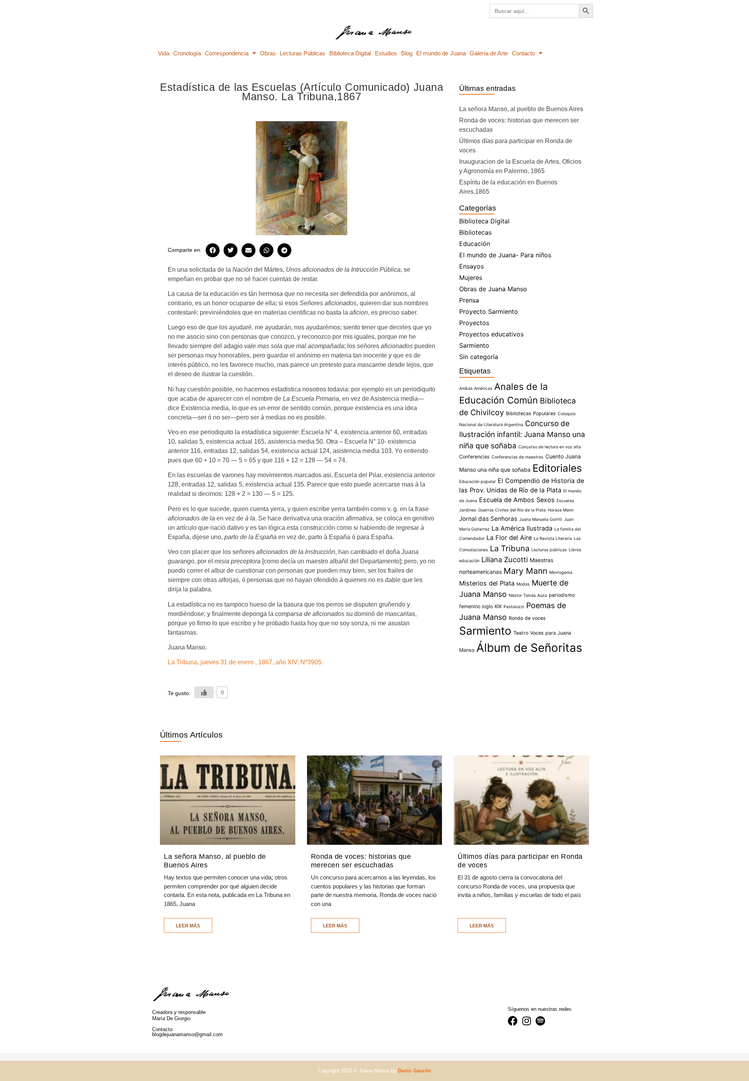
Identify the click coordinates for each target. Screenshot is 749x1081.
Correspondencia (226, 53)
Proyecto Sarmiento (488, 311)
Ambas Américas (475, 388)
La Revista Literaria (553, 538)
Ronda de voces (527, 618)
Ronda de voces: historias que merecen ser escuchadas (361, 861)
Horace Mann (560, 510)
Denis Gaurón (414, 1071)
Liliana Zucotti (504, 559)
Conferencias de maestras (517, 457)
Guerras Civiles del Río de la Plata (512, 510)
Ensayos (471, 266)
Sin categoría (478, 357)
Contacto (523, 53)
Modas (523, 584)
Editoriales (557, 468)
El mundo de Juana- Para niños (505, 255)
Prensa (469, 300)
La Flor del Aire (509, 537)
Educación (474, 244)
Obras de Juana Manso (493, 289)
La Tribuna (509, 548)
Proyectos (474, 323)
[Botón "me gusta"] (204, 692)
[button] (213, 250)
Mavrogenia (560, 572)
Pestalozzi (514, 606)
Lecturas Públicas (302, 53)
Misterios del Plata (487, 583)
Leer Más (188, 926)
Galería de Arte (489, 53)
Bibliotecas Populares (531, 413)
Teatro (520, 633)
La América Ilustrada (522, 528)
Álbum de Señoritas (529, 648)
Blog (406, 53)
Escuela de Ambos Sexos (517, 500)
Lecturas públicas (549, 549)
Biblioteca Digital (350, 53)
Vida (163, 53)
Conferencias (474, 457)
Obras (268, 53)
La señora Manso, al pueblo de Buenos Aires (521, 109)
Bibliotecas (475, 232)
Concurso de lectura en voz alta (549, 446)
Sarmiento (474, 345)
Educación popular (477, 481)
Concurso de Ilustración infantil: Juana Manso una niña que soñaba (522, 434)
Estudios (386, 53)
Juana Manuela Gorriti (540, 519)
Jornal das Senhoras (488, 518)
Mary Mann (525, 571)
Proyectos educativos (491, 334)
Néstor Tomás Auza (528, 595)
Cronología (187, 53)
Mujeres (470, 277)
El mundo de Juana (440, 53)
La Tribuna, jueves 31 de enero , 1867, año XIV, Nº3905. (245, 662)
